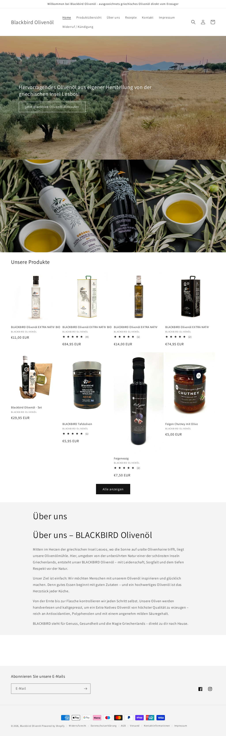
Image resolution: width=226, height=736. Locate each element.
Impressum (180, 725)
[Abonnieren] (85, 688)
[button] (193, 22)
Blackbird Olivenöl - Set (26, 407)
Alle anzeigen (113, 489)
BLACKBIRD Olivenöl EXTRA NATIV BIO (35, 327)
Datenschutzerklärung (104, 725)
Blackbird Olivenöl (31, 725)
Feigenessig (121, 458)
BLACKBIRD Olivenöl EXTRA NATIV (136, 327)
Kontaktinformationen (157, 725)
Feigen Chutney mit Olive (181, 424)
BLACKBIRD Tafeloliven (77, 424)
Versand (134, 725)
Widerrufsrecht (77, 725)
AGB (123, 725)
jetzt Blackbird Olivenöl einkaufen (52, 107)
